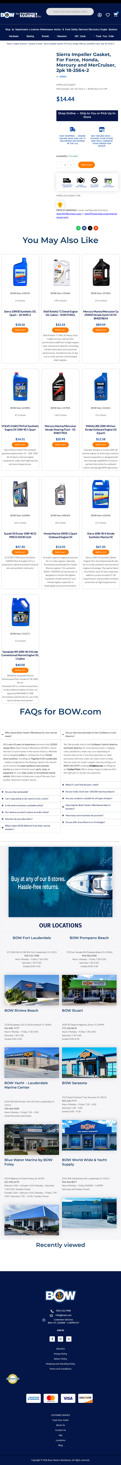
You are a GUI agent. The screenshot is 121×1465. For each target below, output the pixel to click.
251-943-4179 (11, 1182)
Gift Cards (80, 36)
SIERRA (63, 76)
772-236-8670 (69, 1028)
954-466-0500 (11, 1108)
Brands (45, 36)
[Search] (52, 22)
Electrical (83, 29)
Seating (30, 36)
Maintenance (46, 29)
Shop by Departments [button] (16, 29)
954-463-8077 (69, 1182)
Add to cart (86, 165)
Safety (74, 29)
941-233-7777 (69, 1101)
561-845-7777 (11, 1028)
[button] (78, 228)
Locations (34, 29)
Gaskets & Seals (35, 43)
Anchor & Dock (62, 29)
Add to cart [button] (20, 330)
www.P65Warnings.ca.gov (69, 213)
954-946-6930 (89, 955)
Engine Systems (108, 29)
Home (9, 43)
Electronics (93, 29)
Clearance (62, 36)
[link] (31, 942)
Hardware (13, 36)
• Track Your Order (104, 36)
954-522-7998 (31, 955)
